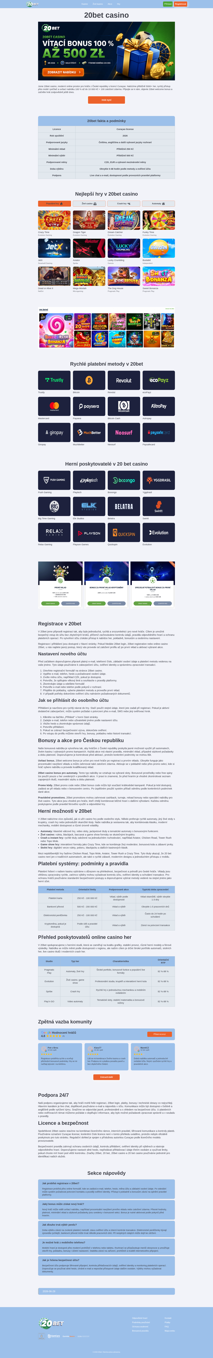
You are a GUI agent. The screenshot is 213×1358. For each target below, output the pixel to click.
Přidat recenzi (160, 1034)
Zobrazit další (106, 1077)
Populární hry (52, 204)
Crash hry (121, 204)
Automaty (156, 204)
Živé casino (87, 204)
